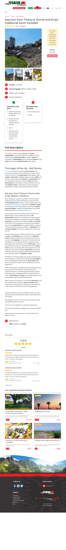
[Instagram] (18, 486)
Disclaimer (15, 495)
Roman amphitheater (15, 204)
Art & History (20, 16)
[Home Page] (16, 3)
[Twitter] (21, 486)
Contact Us (49, 486)
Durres (7, 171)
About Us (37, 8)
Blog (30, 8)
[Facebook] (14, 486)
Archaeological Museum (23, 210)
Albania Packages (19, 8)
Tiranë (7, 16)
